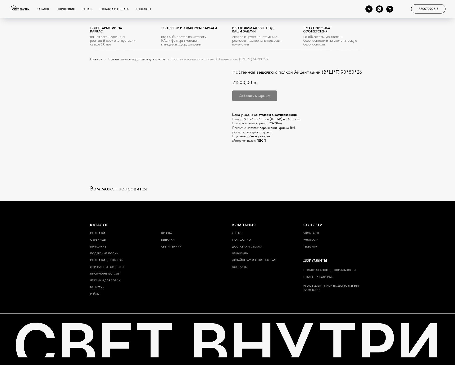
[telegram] (369, 9)
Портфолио (66, 9)
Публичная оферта (317, 277)
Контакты (143, 9)
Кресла (166, 233)
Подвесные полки (104, 253)
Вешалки (168, 239)
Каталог (43, 9)
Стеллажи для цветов (106, 260)
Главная (96, 59)
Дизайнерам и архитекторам (254, 260)
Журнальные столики (107, 267)
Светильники (171, 246)
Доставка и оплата (114, 9)
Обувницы (98, 239)
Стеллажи (97, 233)
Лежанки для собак (105, 280)
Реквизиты (240, 253)
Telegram (310, 246)
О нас (86, 9)
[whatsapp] (379, 9)
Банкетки (97, 287)
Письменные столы (105, 273)
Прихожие (98, 246)
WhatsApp (310, 239)
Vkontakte (311, 233)
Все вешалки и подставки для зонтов (137, 59)
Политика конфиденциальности (329, 270)
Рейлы (95, 294)
